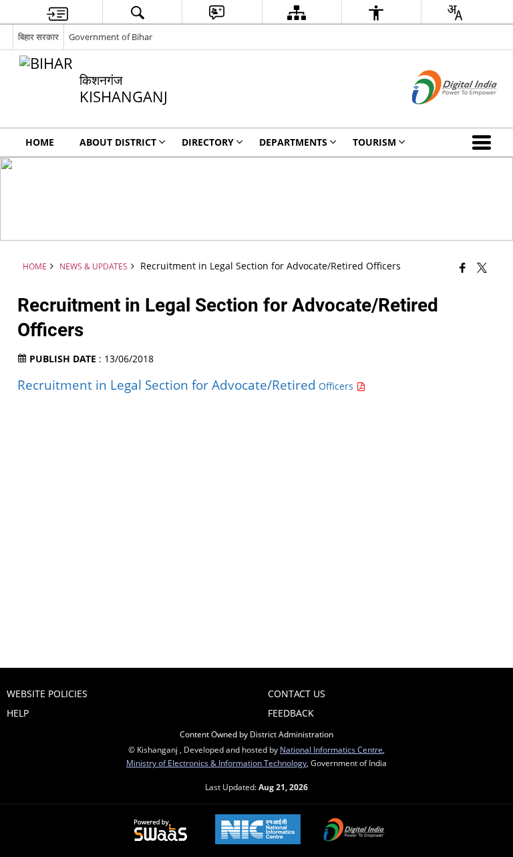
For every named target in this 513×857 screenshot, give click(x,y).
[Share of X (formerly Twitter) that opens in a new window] (482, 267)
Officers (186, 386)
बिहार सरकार (38, 37)
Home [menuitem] (39, 142)
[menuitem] (57, 12)
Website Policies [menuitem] (47, 693)
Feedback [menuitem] (291, 713)
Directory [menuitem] (208, 142)
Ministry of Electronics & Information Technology (216, 762)
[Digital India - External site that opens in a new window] (437, 115)
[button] (484, 142)
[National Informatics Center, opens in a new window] (258, 830)
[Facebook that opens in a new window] (462, 267)
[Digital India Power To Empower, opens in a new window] (354, 831)
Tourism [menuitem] (374, 142)
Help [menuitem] (18, 713)
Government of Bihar (110, 37)
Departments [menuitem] (293, 142)
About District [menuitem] (117, 142)
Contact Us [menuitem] (296, 693)
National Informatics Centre (331, 749)
